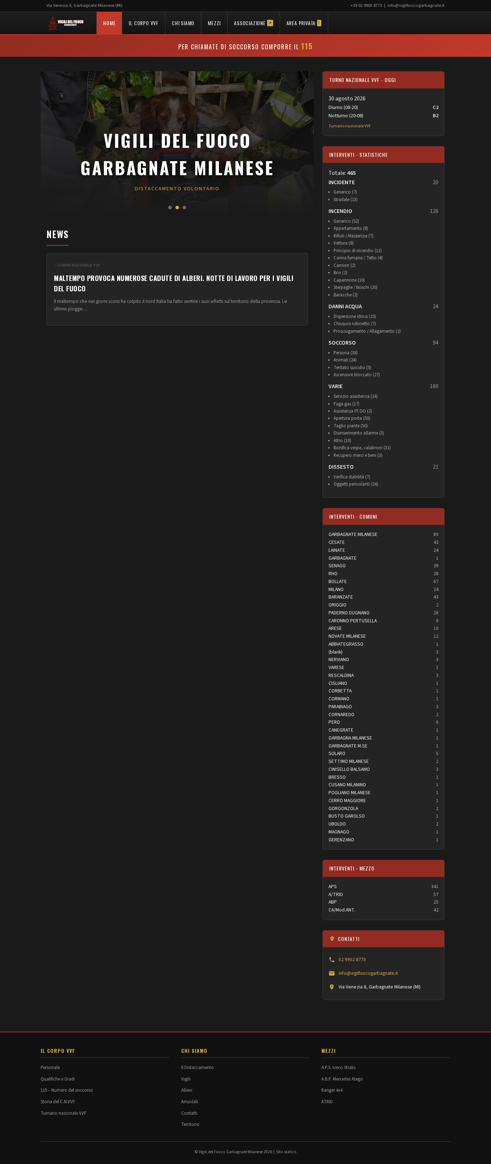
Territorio (190, 1124)
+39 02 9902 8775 (366, 5)
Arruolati (189, 1102)
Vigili (186, 1079)
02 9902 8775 (352, 959)
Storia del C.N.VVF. (58, 1102)
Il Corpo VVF (144, 23)
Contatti (189, 1113)
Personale (50, 1067)
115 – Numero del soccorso (67, 1090)
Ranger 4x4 (332, 1090)
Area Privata (303, 23)
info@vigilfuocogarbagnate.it (416, 5)
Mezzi (214, 23)
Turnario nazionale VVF (350, 126)
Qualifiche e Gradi (58, 1079)
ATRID (327, 1102)
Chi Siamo (183, 23)
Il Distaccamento (197, 1067)
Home (109, 23)
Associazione (252, 23)
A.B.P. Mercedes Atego (342, 1079)
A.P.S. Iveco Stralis (338, 1067)
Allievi (186, 1090)
